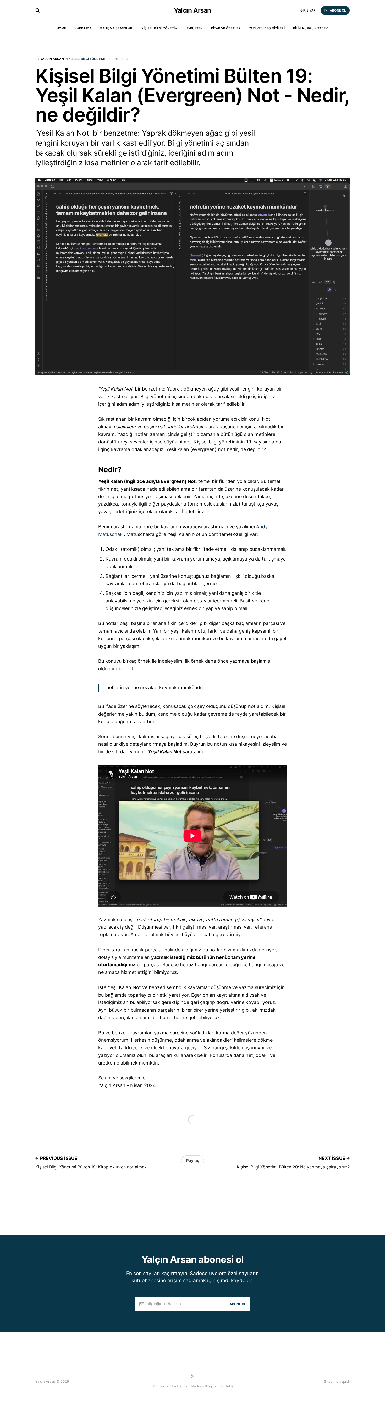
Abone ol (338, 10)
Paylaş (192, 1160)
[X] (192, 1376)
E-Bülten (195, 28)
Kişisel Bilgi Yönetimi (159, 28)
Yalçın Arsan (192, 10)
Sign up (158, 1386)
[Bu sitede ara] (38, 10)
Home (61, 28)
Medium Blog (201, 1386)
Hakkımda (82, 28)
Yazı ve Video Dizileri (267, 28)
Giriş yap (308, 10)
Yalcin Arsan (52, 59)
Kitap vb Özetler (225, 28)
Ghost (329, 1381)
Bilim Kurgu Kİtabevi (310, 28)
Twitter (177, 1386)
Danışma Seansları (116, 28)
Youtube (226, 1386)
